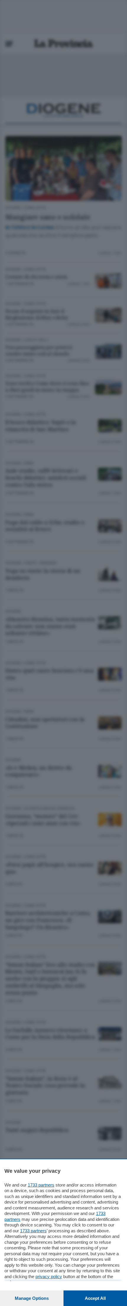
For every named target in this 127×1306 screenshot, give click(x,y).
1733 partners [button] (41, 1184)
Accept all (95, 1298)
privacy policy (48, 1276)
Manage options (32, 1298)
